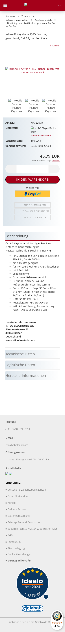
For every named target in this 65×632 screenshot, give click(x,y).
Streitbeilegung (15, 548)
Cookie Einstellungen (18, 554)
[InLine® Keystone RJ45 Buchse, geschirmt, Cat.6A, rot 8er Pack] (32, 70)
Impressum (13, 541)
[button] (5, 107)
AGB (9, 535)
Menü (5, 5)
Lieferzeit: (11, 128)
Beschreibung (16, 236)
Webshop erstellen (19, 622)
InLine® (55, 45)
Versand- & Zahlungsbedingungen (25, 489)
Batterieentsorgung (17, 515)
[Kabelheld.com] (32, 5)
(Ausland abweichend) (41, 135)
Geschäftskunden (16, 496)
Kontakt (10, 502)
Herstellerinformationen (25, 375)
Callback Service (15, 509)
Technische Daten (20, 354)
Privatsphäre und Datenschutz (23, 522)
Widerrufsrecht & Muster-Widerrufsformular (31, 528)
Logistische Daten (20, 364)
